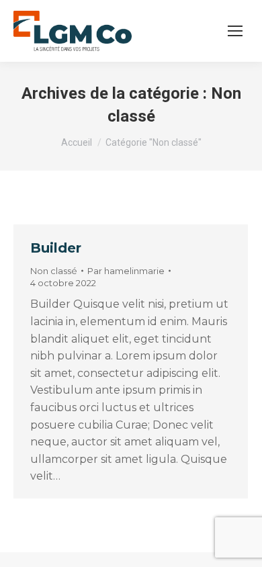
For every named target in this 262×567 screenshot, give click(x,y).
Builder (55, 248)
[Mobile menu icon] (235, 30)
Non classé (53, 270)
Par (126, 270)
